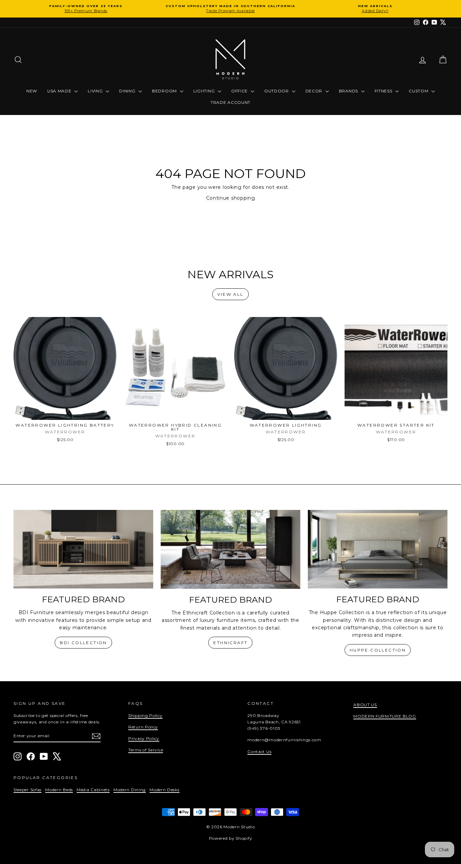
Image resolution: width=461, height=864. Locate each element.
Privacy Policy (143, 738)
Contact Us (259, 751)
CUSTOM (419, 90)
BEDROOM (165, 90)
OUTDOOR (277, 90)
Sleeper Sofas (27, 789)
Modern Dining (129, 789)
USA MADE (60, 90)
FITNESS (384, 90)
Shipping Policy (145, 715)
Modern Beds (59, 789)
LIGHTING (204, 90)
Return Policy (143, 726)
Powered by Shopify (230, 838)
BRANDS (349, 90)
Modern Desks (164, 789)
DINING (128, 90)
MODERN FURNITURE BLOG (384, 716)
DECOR (314, 90)
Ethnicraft (230, 642)
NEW (31, 90)
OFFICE (240, 90)
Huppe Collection (378, 650)
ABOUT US (365, 704)
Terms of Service (145, 749)
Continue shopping (230, 198)
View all (230, 294)
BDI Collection (83, 642)
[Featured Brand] (83, 549)
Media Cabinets (93, 789)
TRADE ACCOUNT (230, 102)
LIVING (96, 90)
